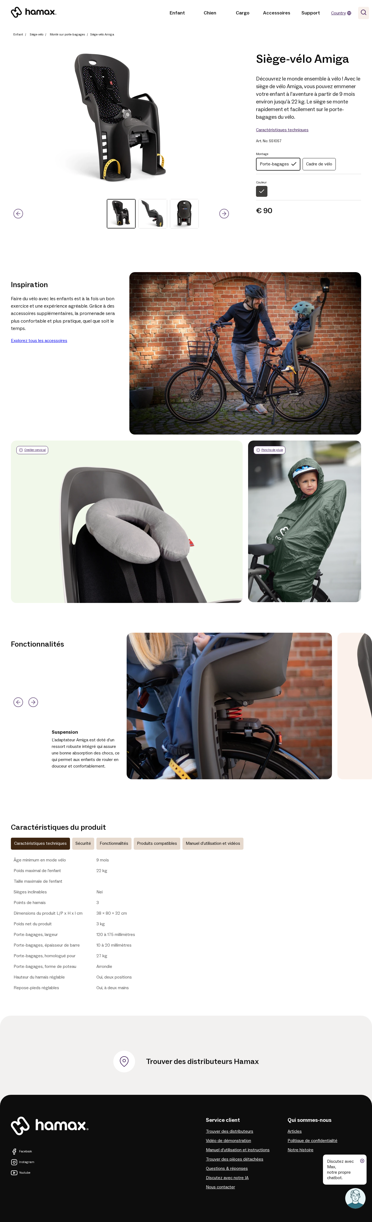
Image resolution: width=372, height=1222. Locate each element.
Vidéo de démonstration (228, 1140)
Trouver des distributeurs (229, 1131)
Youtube (24, 1173)
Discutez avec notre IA (227, 1178)
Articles (295, 1131)
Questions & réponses (227, 1168)
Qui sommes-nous (309, 1120)
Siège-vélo (36, 34)
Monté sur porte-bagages (67, 34)
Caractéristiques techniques (282, 130)
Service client (223, 1120)
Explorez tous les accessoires (39, 340)
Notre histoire (300, 1150)
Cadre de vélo (319, 164)
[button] (121, 213)
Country (338, 13)
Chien (210, 13)
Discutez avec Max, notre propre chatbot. (340, 1170)
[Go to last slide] (18, 214)
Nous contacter (220, 1187)
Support (310, 13)
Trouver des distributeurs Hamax (202, 1061)
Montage (262, 154)
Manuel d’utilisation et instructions (238, 1150)
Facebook (25, 1151)
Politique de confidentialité (312, 1140)
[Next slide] (224, 214)
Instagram (26, 1162)
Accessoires (276, 13)
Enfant (177, 13)
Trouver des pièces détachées (234, 1159)
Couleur (261, 182)
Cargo (242, 13)
